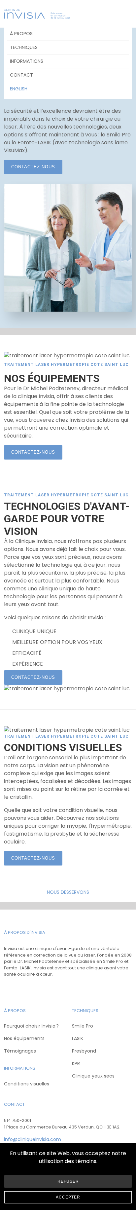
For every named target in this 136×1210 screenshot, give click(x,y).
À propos (21, 33)
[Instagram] (22, 988)
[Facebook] (10, 988)
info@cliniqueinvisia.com (32, 1139)
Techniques (24, 47)
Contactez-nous (33, 166)
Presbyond (84, 1051)
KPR (76, 1063)
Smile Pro (82, 1026)
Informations (26, 61)
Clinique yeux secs (93, 1076)
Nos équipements (24, 1038)
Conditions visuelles (26, 1083)
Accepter (68, 1197)
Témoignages (20, 1051)
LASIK (77, 1038)
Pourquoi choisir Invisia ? (31, 1026)
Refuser (68, 1181)
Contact (21, 75)
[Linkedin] (35, 988)
